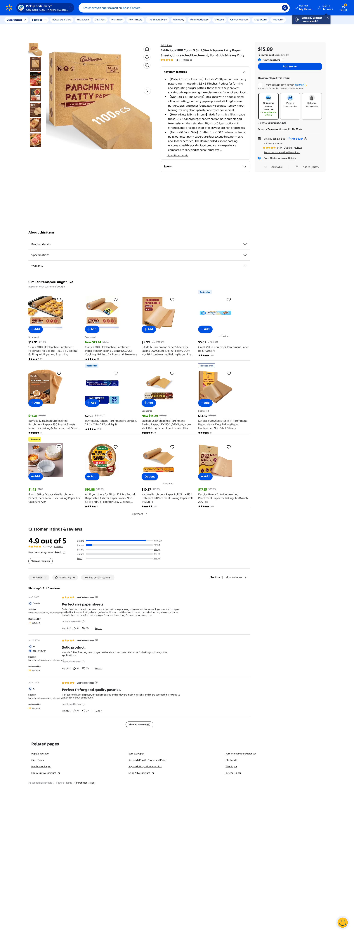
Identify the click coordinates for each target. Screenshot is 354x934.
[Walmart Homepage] (9, 8)
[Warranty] (245, 266)
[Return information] (282, 59)
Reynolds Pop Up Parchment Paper (148, 760)
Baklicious (166, 45)
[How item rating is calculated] (64, 552)
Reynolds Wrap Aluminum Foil (145, 766)
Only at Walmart (239, 19)
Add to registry (311, 166)
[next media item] (147, 90)
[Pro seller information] (305, 138)
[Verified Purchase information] (96, 597)
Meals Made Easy (199, 19)
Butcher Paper (233, 772)
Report (98, 628)
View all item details (177, 155)
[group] (176, 59)
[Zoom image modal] (147, 65)
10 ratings (187, 60)
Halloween (83, 19)
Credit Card (260, 19)
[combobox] (184, 8)
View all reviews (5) (139, 724)
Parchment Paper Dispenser (240, 753)
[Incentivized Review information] (83, 621)
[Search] (285, 8)
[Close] (68, 19)
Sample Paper (136, 753)
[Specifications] (245, 255)
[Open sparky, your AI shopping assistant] (342, 922)
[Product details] (245, 244)
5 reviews (58, 546)
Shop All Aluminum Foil (142, 772)
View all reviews (40, 560)
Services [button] (37, 19)
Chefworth (231, 760)
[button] (303, 8)
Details (292, 158)
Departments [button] (14, 19)
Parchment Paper (41, 766)
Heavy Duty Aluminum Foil (45, 772)
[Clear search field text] (276, 8)
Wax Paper (231, 766)
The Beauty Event (157, 19)
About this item (41, 232)
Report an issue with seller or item (282, 152)
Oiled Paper (37, 760)
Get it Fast (100, 19)
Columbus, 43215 (277, 122)
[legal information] (287, 55)
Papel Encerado (40, 753)
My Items (219, 19)
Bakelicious (279, 138)
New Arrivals (135, 19)
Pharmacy (117, 19)
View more (137, 513)
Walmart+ (278, 19)
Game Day (178, 19)
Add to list (276, 166)
